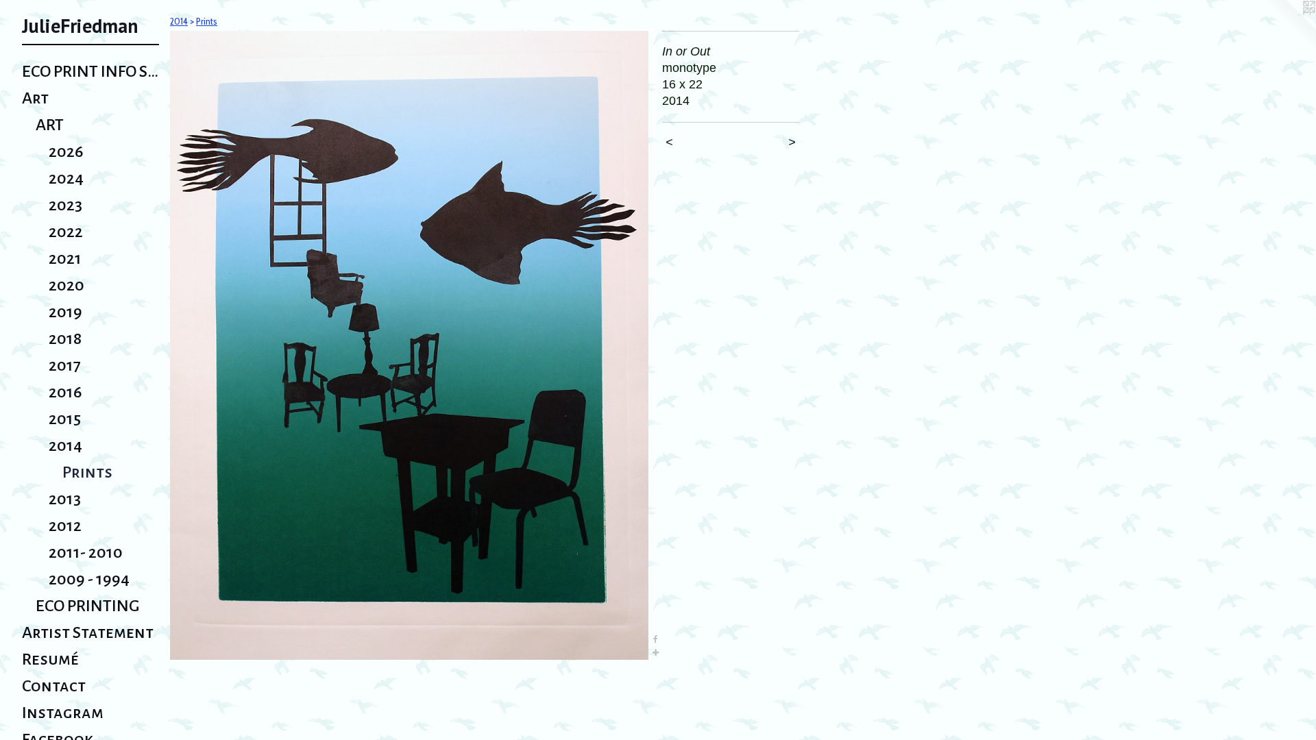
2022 (66, 232)
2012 (65, 525)
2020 (66, 285)
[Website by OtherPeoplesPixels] (1288, 27)
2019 (65, 312)
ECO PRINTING (88, 606)
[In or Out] (409, 345)
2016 (65, 392)
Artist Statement (88, 632)
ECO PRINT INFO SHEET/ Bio (90, 71)
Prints (87, 472)
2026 (66, 151)
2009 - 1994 (89, 579)
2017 (65, 365)
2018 (65, 338)
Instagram (62, 713)
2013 (65, 499)
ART (50, 125)
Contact (54, 686)
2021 (65, 258)
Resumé (50, 659)
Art (35, 98)
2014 (65, 445)
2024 (66, 178)
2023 (65, 205)
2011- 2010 (86, 552)
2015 (65, 419)
